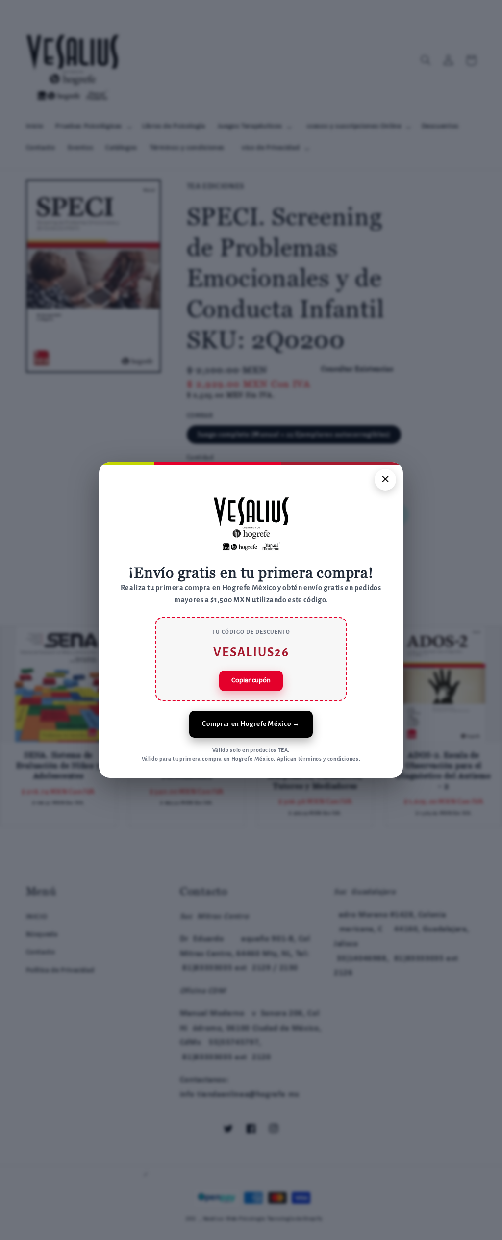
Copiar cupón (251, 680)
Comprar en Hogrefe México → (251, 723)
